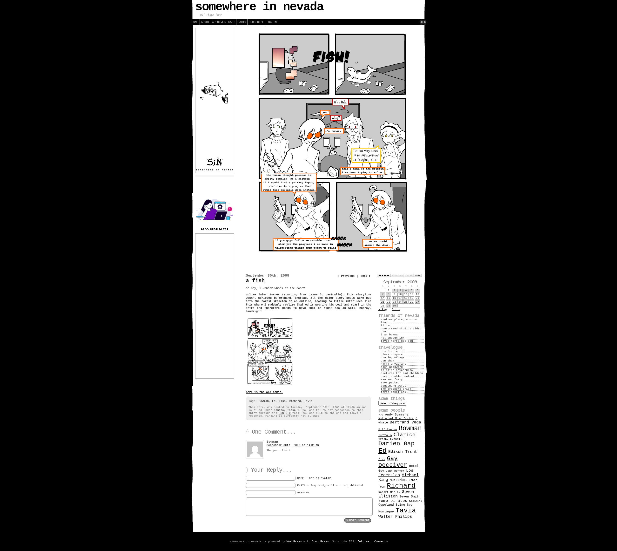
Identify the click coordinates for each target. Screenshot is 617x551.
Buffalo (385, 435)
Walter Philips (395, 517)
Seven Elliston (396, 494)
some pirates (392, 501)
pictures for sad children (402, 373)
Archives (219, 22)
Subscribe (256, 22)
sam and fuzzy (392, 379)
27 (417, 301)
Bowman (264, 401)
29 (388, 305)
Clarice (405, 435)
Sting (400, 505)
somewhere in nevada (259, 7)
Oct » (396, 309)
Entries (363, 541)
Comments (381, 541)
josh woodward (392, 367)
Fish (282, 401)
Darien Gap (396, 444)
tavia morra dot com (397, 341)
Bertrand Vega (405, 422)
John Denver (395, 470)
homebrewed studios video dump (401, 330)
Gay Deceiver (392, 462)
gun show (387, 360)
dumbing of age (392, 357)
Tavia (308, 401)
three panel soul (394, 392)
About (205, 22)
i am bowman (390, 334)
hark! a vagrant (393, 363)
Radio (242, 22)
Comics (279, 410)
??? (380, 414)
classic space (392, 354)
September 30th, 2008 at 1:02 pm (293, 445)
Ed (273, 401)
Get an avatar (320, 478)
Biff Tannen (387, 429)
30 (394, 305)
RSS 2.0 (285, 413)
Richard (295, 401)
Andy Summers (396, 414)
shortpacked (390, 382)
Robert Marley (389, 492)
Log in (272, 22)
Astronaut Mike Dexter (396, 418)
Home (195, 22)
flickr (386, 325)
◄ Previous (346, 276)
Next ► (366, 276)
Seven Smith (410, 496)
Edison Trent (402, 451)
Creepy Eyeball (390, 439)
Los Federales (395, 473)
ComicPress (320, 541)
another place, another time (399, 321)
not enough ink (392, 337)
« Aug (382, 309)
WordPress (294, 541)
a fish (255, 281)
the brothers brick (396, 389)
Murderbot (398, 480)
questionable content (398, 376)
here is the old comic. (264, 392)
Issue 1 (293, 410)
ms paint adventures (397, 370)
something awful (393, 385)
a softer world (392, 351)
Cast (231, 22)
